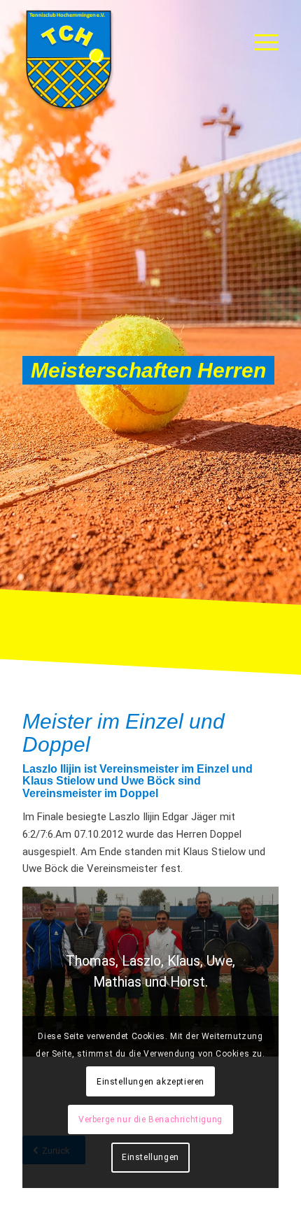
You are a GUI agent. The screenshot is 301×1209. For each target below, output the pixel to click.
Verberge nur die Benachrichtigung (150, 1119)
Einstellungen (150, 1157)
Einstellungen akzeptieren (150, 1082)
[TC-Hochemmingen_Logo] (124, 59)
